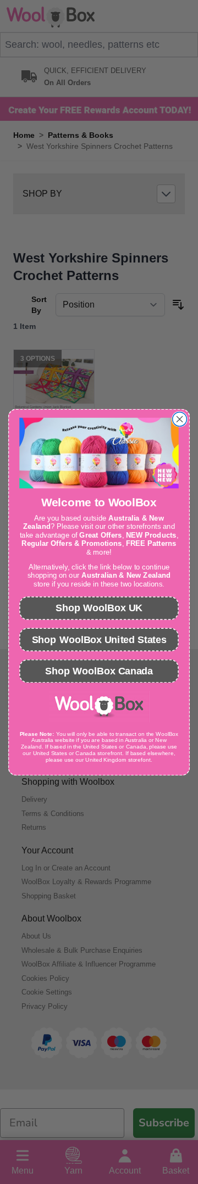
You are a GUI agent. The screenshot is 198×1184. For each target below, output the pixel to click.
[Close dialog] (180, 419)
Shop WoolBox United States (99, 639)
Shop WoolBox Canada (98, 670)
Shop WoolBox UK (99, 607)
